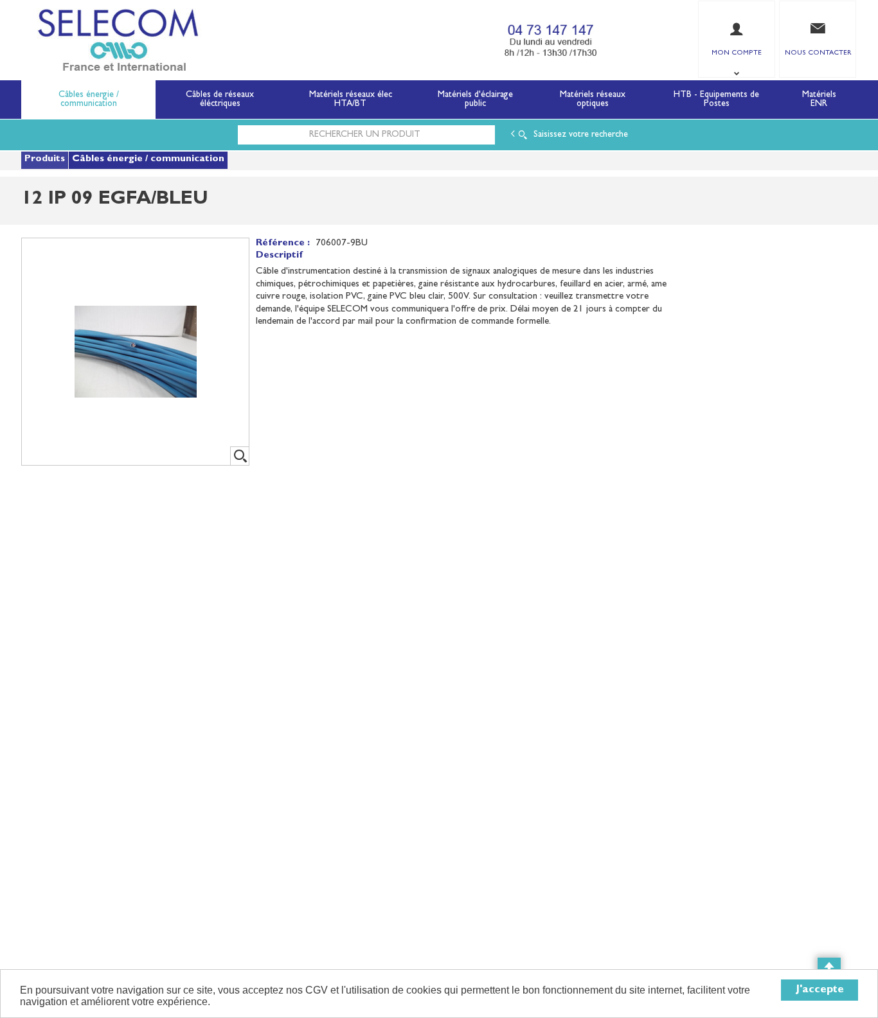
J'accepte (820, 990)
